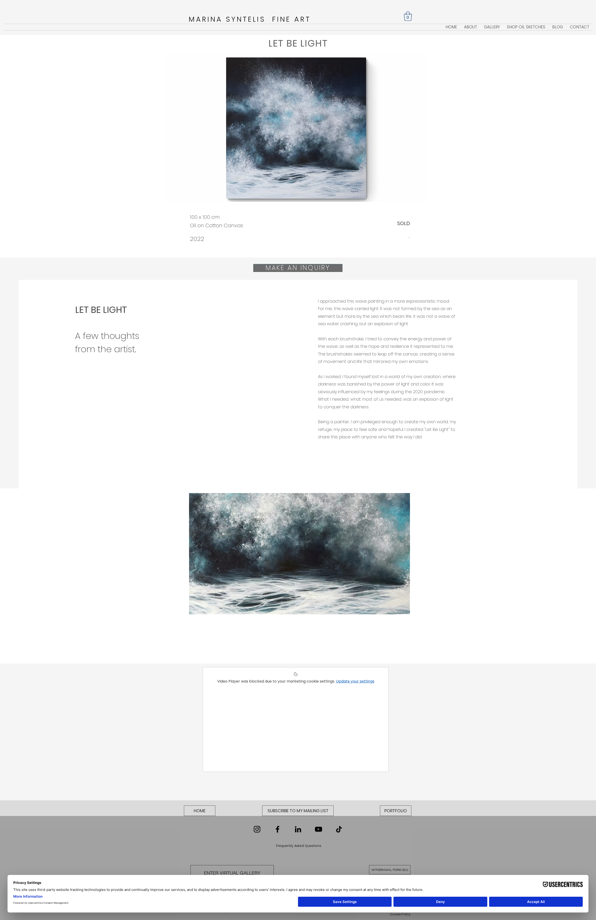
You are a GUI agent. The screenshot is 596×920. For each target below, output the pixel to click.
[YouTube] (318, 829)
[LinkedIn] (298, 829)
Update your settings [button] (355, 681)
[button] (408, 16)
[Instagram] (257, 829)
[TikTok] (339, 829)
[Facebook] (277, 829)
